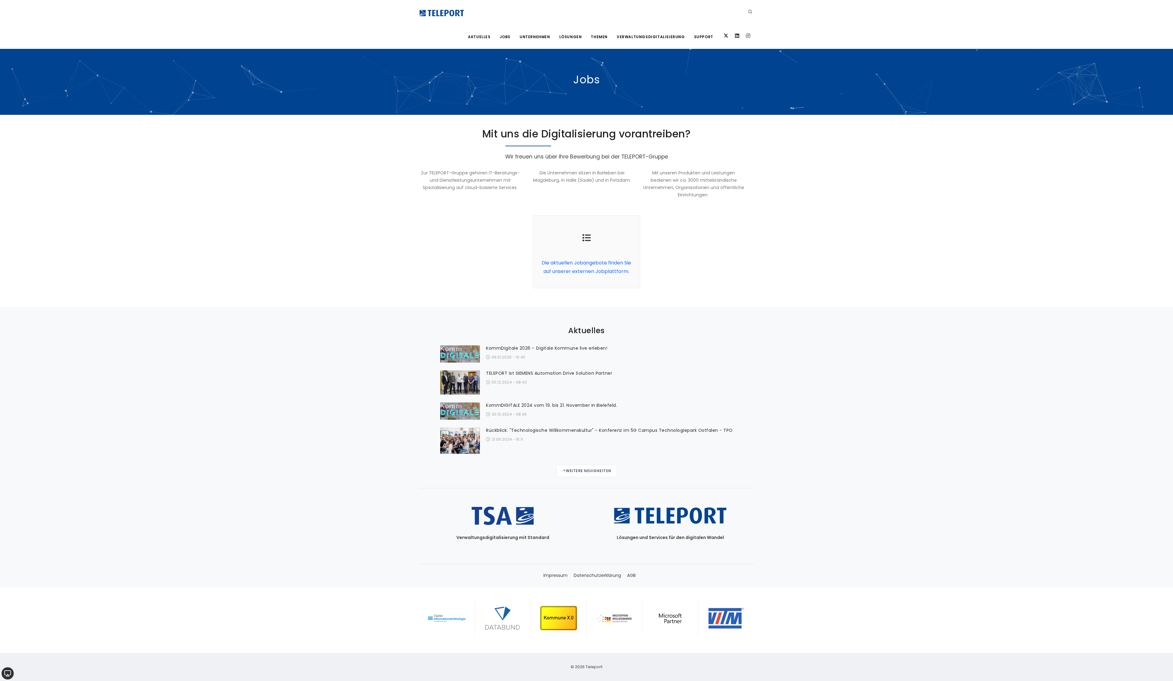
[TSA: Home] (442, 12)
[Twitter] (726, 36)
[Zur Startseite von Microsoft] (670, 618)
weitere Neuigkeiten (588, 470)
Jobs (505, 36)
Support (703, 36)
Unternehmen (535, 36)
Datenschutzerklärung (597, 575)
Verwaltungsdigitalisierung (651, 36)
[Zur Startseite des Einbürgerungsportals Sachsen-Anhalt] (614, 618)
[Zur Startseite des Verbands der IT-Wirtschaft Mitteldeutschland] (726, 618)
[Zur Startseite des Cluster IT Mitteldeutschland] (447, 618)
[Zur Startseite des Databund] (502, 618)
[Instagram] (748, 36)
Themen (599, 36)
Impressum (555, 575)
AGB (631, 575)
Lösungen (570, 36)
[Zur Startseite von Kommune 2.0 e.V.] (558, 618)
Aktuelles (479, 36)
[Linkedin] (737, 36)
